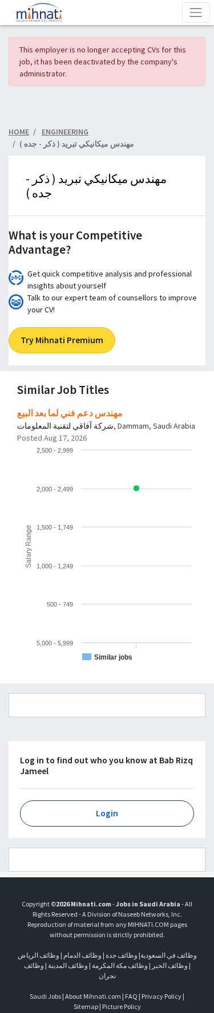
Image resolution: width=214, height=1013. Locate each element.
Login (107, 813)
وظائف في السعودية (168, 955)
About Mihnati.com (93, 996)
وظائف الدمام (82, 955)
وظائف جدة (122, 955)
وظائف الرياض (38, 955)
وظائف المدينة (68, 965)
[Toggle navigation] (196, 12)
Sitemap (86, 1006)
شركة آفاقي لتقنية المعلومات (65, 426)
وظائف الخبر (170, 965)
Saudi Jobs (45, 996)
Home (19, 132)
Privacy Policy (161, 996)
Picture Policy (121, 1006)
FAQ (131, 996)
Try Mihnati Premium (62, 340)
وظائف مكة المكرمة (120, 965)
